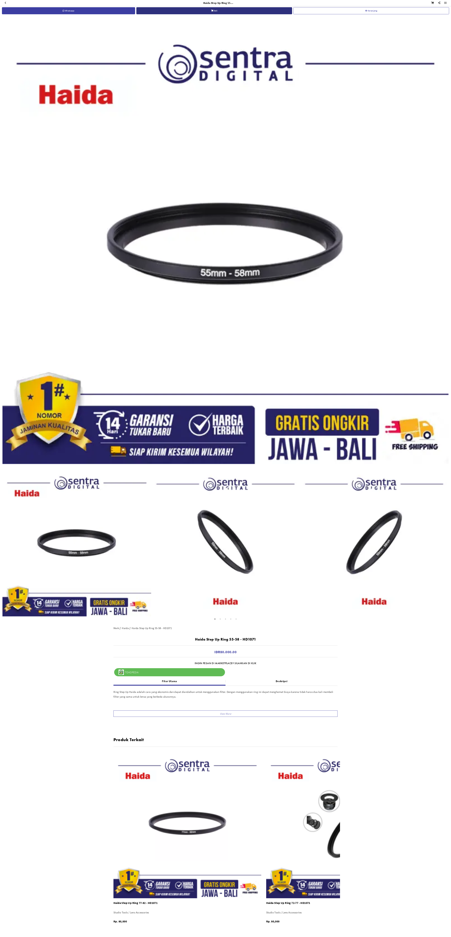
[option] (225, 241)
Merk (116, 628)
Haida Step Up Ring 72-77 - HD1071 (288, 903)
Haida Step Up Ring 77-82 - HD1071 (135, 903)
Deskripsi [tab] (281, 681)
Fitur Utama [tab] (169, 681)
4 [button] (231, 619)
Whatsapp (70, 10)
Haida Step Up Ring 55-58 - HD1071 (152, 628)
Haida (125, 628)
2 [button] (220, 619)
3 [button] (225, 619)
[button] (225, 713)
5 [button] (236, 619)
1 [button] (215, 619)
